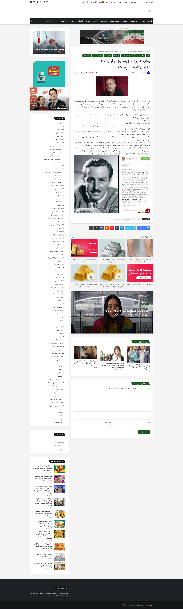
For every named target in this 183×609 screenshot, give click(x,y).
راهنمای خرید (59, 333)
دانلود (72, 21)
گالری (62, 317)
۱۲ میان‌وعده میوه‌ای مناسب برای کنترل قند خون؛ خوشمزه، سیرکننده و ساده (43, 513)
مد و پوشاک (59, 340)
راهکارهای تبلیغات (55, 379)
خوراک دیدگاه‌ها (59, 446)
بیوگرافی (124, 21)
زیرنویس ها (59, 277)
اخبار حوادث (59, 143)
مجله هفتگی (60, 369)
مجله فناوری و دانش (56, 406)
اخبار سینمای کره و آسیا (53, 172)
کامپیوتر (60, 337)
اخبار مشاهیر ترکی (57, 212)
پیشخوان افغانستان (58, 235)
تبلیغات (125, 2)
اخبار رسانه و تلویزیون (127, 56)
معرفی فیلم (57, 396)
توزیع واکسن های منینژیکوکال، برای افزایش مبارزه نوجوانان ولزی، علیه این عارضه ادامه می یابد (113, 365)
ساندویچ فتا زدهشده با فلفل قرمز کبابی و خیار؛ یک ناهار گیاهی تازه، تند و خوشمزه (42, 546)
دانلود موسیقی (58, 271)
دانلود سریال (59, 264)
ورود (63, 439)
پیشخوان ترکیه (60, 238)
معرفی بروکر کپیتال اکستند (55, 595)
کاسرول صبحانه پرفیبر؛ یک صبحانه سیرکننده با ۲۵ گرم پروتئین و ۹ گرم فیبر (44, 523)
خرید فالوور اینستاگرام (52, 593)
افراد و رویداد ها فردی (57, 225)
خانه (149, 21)
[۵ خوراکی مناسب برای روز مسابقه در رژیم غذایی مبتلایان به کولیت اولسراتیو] (59, 469)
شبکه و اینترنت (60, 304)
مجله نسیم (104, 21)
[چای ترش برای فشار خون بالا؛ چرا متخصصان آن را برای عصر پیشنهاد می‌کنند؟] (59, 479)
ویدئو (62, 419)
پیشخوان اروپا (60, 231)
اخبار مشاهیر (134, 21)
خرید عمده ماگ (64, 593)
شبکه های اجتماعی (57, 287)
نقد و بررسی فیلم (55, 399)
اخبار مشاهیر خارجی (143, 304)
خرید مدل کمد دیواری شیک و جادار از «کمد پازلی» (49, 50)
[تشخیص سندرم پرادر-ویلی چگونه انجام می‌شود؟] (59, 557)
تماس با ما (109, 2)
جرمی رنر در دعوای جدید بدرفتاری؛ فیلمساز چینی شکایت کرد (127, 313)
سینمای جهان (56, 182)
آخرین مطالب (133, 2)
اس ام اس (59, 327)
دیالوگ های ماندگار (58, 294)
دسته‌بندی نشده (59, 284)
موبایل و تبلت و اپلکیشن (55, 343)
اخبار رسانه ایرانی (139, 56)
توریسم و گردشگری (58, 241)
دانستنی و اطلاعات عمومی (56, 251)
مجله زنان (61, 366)
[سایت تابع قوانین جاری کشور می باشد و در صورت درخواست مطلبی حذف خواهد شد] (112, 37)
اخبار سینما (116, 56)
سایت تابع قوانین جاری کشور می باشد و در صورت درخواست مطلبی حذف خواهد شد (112, 29)
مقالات (62, 416)
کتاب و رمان (59, 281)
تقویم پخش (57, 162)
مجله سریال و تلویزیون (56, 386)
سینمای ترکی (57, 179)
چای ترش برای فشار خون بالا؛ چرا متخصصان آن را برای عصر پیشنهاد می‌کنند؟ (43, 478)
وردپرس (62, 449)
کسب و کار (59, 376)
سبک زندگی (60, 297)
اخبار (143, 21)
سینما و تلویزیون (114, 21)
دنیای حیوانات (60, 291)
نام (149, 414)
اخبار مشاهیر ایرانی (131, 51)
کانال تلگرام (64, 21)
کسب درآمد (60, 314)
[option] (112, 312)
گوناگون (62, 323)
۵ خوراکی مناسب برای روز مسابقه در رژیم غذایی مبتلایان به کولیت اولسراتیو (42, 468)
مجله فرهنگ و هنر (57, 402)
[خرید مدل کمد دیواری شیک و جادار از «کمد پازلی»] (59, 566)
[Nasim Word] (150, 11)
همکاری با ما (117, 2)
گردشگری (80, 21)
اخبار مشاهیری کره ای (56, 218)
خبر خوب (60, 373)
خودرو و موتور (60, 248)
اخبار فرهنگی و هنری (56, 185)
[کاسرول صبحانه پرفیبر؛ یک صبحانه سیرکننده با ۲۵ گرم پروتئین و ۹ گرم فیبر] (59, 524)
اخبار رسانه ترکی (56, 153)
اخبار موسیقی (59, 189)
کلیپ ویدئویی (58, 422)
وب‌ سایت (108, 422)
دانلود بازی (59, 261)
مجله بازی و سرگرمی (58, 356)
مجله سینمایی (58, 389)
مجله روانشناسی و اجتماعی (54, 383)
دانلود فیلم (59, 268)
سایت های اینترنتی (57, 310)
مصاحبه (88, 21)
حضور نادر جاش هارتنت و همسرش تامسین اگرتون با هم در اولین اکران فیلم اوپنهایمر (139, 367)
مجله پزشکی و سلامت (57, 360)
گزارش (95, 21)
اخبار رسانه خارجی (55, 156)
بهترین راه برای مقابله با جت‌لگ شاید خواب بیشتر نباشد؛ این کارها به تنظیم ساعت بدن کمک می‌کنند (43, 489)
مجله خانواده (60, 363)
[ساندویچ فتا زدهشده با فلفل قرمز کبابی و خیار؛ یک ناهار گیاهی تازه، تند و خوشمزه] (59, 547)
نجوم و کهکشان (58, 346)
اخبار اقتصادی (58, 136)
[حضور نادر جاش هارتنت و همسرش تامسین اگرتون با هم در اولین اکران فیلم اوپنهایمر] (138, 354)
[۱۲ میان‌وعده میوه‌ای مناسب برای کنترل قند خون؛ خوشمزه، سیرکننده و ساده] (59, 514)
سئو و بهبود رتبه (58, 307)
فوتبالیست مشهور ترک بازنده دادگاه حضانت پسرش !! (51, 107)
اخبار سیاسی (59, 166)
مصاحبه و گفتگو (59, 409)
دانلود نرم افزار (58, 274)
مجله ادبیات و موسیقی (57, 353)
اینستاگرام (134, 219)
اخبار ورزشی (59, 192)
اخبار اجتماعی (59, 130)
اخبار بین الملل (58, 139)
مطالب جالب (60, 412)
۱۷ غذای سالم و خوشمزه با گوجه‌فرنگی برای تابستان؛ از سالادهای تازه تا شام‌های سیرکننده (44, 534)
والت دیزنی (114, 219)
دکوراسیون (59, 330)
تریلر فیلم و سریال (55, 393)
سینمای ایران (86, 56)
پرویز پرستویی (126, 219)
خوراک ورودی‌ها (59, 442)
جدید (120, 219)
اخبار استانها (59, 133)
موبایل (42, 593)
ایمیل (148, 422)
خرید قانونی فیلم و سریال (55, 258)
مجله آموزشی (60, 350)
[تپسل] (34, 62)
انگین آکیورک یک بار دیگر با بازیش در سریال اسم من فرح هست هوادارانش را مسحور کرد (85, 362)
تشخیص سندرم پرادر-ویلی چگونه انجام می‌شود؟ (44, 555)
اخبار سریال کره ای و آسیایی (52, 159)
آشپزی (62, 123)
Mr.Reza (144, 73)
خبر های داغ (60, 245)
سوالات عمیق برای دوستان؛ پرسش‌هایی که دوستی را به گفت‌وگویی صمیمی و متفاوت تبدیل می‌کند (43, 502)
